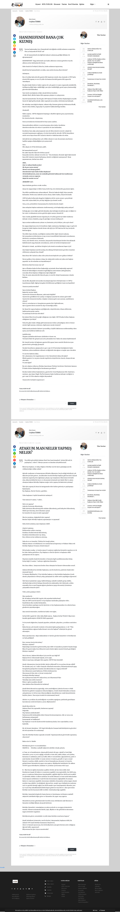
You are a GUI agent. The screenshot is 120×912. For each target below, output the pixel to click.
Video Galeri (50, 884)
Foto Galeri (50, 881)
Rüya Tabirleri (99, 890)
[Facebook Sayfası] (13, 889)
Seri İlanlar (81, 898)
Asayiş (63, 896)
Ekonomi (57, 4)
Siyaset (38, 4)
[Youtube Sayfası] (21, 889)
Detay (95, 910)
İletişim (49, 896)
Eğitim (81, 4)
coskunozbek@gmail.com (36, 24)
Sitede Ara (97, 884)
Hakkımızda (15, 894)
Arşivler (49, 890)
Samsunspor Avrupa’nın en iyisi (97, 79)
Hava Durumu (82, 884)
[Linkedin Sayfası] (24, 889)
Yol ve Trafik (81, 886)
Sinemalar (81, 896)
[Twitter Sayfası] (15, 889)
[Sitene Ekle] (33, 889)
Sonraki (2, 867)
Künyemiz (50, 893)
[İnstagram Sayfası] (18, 889)
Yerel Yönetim (73, 4)
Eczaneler (81, 890)
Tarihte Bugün (82, 894)
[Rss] (27, 889)
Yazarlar (21, 11)
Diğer (92, 4)
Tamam (102, 910)
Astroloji (97, 892)
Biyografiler (98, 888)
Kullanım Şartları (31, 894)
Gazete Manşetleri (83, 902)
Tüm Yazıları (101, 35)
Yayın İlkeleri (15, 896)
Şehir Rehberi (82, 900)
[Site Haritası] (30, 889)
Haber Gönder (30, 898)
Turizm (64, 4)
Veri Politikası (15, 898)
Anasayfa (15, 11)
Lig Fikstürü (81, 892)
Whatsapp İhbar (30, 896)
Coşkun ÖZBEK (29, 11)
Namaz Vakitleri (82, 888)
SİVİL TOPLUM (47, 4)
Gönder (72, 403)
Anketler (97, 886)
